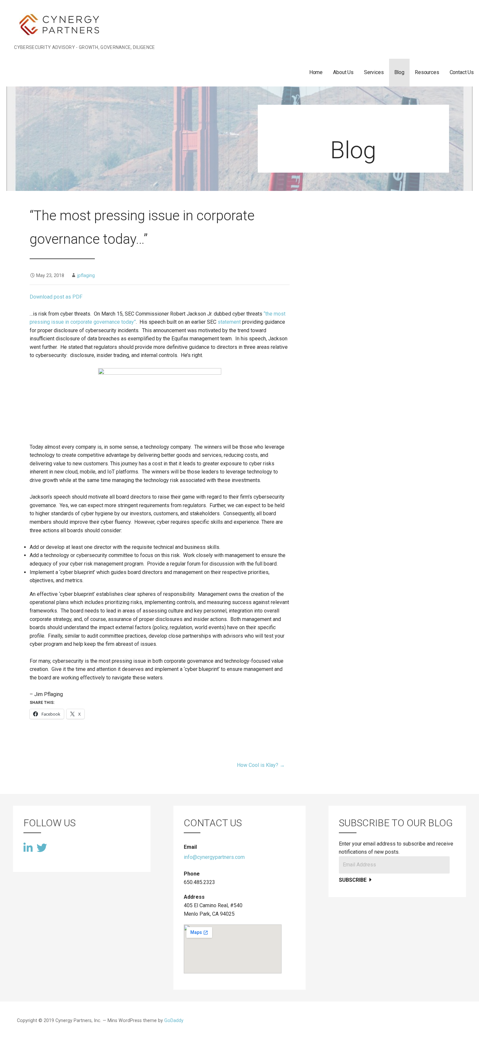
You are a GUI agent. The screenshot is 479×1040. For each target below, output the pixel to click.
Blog (399, 72)
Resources (427, 72)
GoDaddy (173, 1020)
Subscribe (353, 880)
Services (374, 72)
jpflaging (86, 275)
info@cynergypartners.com (214, 857)
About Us (343, 72)
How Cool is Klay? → (261, 765)
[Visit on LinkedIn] (28, 848)
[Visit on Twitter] (41, 847)
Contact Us (462, 72)
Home (316, 72)
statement (229, 322)
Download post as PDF (56, 297)
